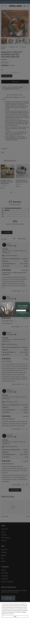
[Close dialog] (29, 302)
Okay (15, 616)
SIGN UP (27, 310)
